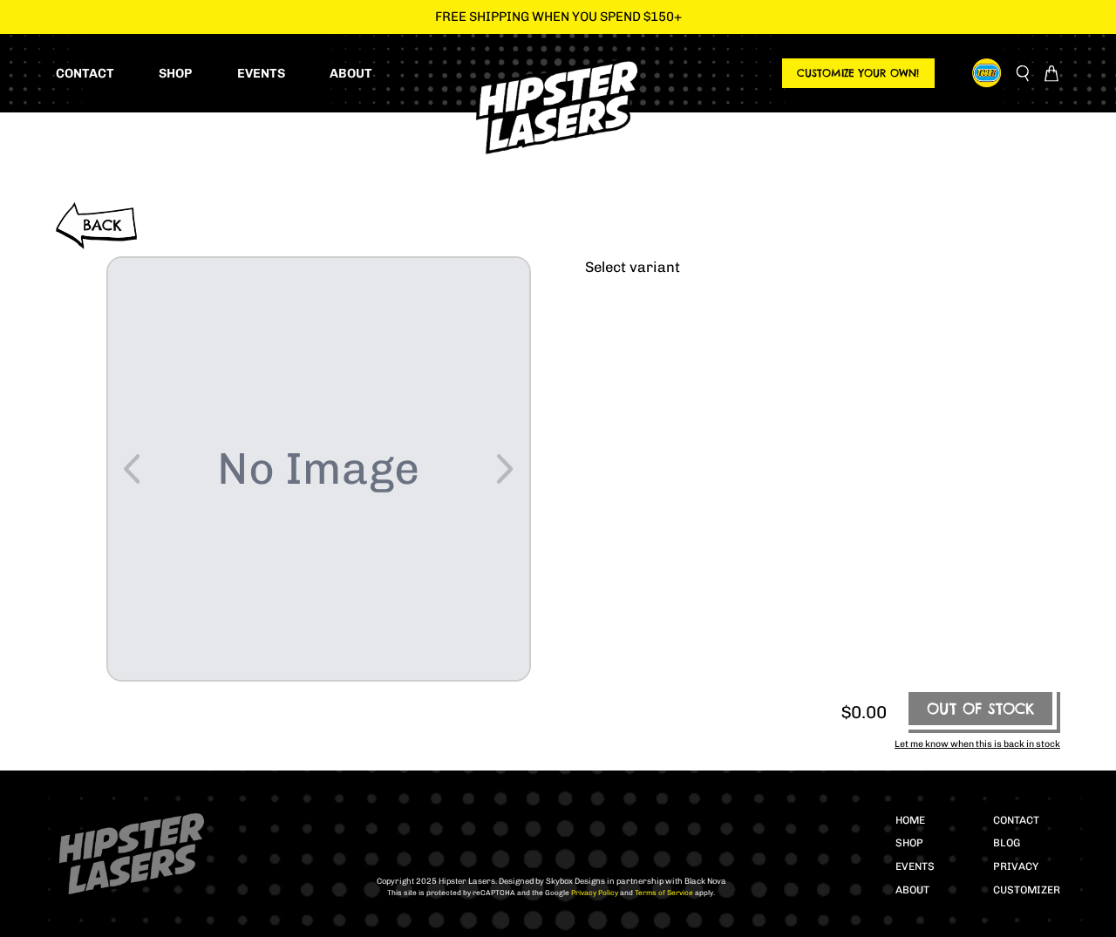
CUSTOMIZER (1026, 890)
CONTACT (1016, 820)
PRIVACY (1015, 866)
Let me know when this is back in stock (977, 744)
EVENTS (915, 866)
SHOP (909, 843)
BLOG (1006, 843)
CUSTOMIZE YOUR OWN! (858, 72)
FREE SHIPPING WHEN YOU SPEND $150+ (558, 16)
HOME (910, 820)
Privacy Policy (593, 892)
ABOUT (912, 890)
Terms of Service (663, 892)
